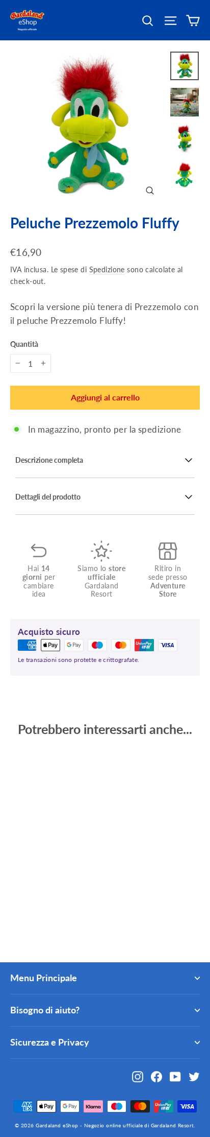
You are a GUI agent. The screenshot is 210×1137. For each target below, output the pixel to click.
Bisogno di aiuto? (45, 1009)
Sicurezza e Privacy (49, 1042)
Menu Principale (43, 977)
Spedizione (107, 269)
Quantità (24, 344)
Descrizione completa (49, 460)
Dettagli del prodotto (48, 497)
